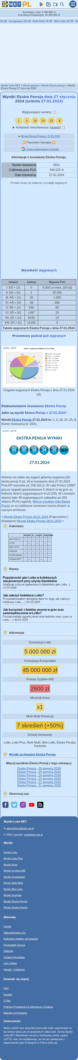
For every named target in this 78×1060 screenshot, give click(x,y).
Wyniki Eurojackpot (14, 876)
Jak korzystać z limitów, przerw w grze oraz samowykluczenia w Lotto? (33, 611)
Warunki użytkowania (15, 1013)
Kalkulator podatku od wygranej (21, 938)
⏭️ (53, 142)
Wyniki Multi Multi (13, 883)
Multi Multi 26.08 (38, 21)
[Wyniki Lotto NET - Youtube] (32, 805)
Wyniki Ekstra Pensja (15, 901)
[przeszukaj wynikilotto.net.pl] (61, 5)
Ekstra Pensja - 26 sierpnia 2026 (39, 768)
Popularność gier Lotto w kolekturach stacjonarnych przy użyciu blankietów (30, 579)
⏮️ (24, 142)
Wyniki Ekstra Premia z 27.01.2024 (40, 136)
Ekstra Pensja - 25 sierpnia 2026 (39, 771)
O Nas (7, 1000)
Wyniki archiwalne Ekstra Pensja (32, 754)
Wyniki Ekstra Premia (15, 907)
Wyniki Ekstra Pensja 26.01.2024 (26, 516)
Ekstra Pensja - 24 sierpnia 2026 (39, 775)
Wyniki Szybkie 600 (14, 870)
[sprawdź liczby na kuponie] (47, 5)
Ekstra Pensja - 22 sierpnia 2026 (39, 782)
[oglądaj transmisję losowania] (54, 5)
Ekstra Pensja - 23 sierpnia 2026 (39, 778)
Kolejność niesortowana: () (40, 127)
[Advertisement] (39, 53)
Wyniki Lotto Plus (13, 858)
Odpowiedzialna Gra (15, 932)
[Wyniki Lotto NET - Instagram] (23, 805)
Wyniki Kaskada (12, 895)
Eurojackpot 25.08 (16, 21)
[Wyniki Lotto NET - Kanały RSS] (40, 805)
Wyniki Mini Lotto (13, 889)
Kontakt (8, 994)
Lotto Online (10, 963)
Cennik (7, 926)
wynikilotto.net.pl (33, 834)
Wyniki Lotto (10, 852)
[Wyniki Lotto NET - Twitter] (14, 805)
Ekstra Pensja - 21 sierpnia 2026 (39, 785)
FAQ (6, 988)
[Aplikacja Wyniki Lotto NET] (41, 5)
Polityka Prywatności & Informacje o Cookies (28, 1006)
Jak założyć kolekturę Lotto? (23, 595)
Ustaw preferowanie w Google (42, 149)
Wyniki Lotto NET (10, 85)
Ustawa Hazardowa (14, 957)
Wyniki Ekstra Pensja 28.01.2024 (39, 521)
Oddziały (8, 951)
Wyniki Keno (10, 864)
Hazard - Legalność (14, 969)
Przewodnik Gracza (14, 944)
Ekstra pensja (30, 85)
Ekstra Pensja (22, 419)
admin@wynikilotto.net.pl (20, 828)
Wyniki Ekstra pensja (53, 85)
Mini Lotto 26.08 (59, 21)
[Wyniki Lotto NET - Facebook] (5, 805)
